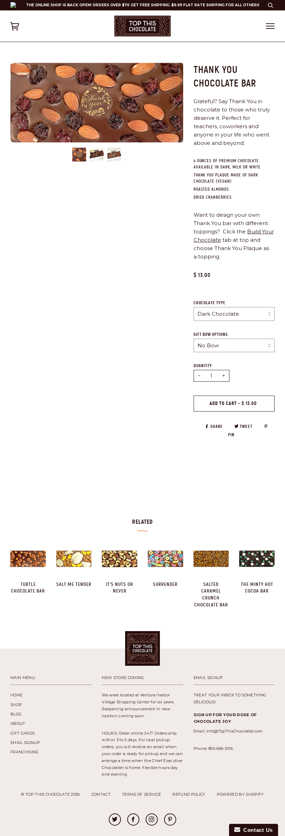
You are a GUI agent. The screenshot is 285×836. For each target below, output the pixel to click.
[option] (96, 102)
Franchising (24, 752)
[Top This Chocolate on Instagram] (151, 820)
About (17, 723)
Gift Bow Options (211, 334)
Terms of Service (141, 794)
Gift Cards (22, 733)
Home (16, 695)
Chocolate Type (210, 303)
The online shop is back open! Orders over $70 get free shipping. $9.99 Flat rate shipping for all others (142, 5)
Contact (101, 794)
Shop (16, 704)
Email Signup (25, 742)
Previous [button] (22, 102)
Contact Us (256, 830)
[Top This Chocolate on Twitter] (114, 820)
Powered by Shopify (240, 794)
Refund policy (188, 794)
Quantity (203, 366)
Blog (16, 714)
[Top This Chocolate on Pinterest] (170, 820)
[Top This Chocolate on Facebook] (133, 820)
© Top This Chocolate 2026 (50, 794)
